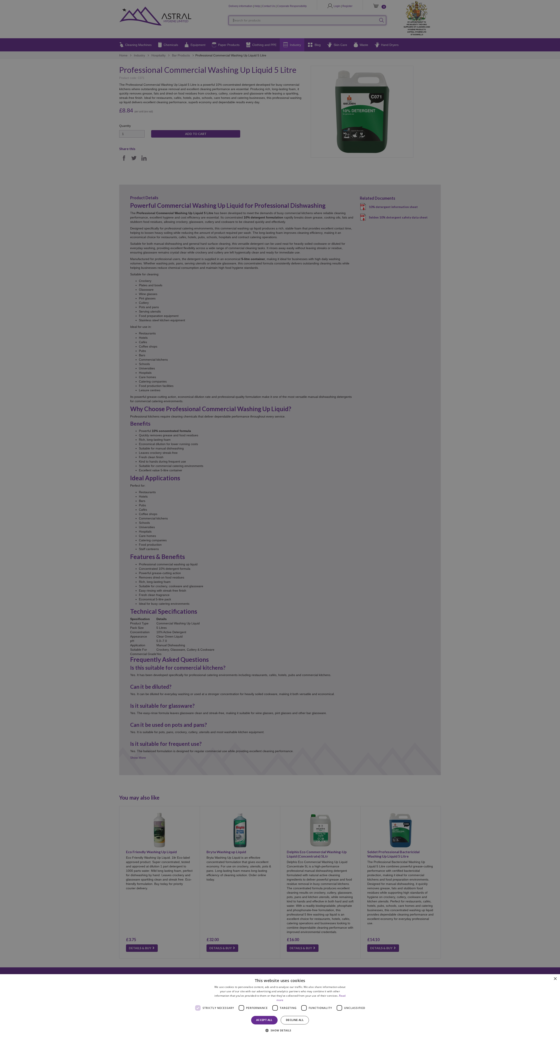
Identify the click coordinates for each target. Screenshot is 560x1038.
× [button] (555, 978)
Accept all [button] (264, 1020)
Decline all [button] (295, 1020)
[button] (280, 1030)
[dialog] (280, 1006)
